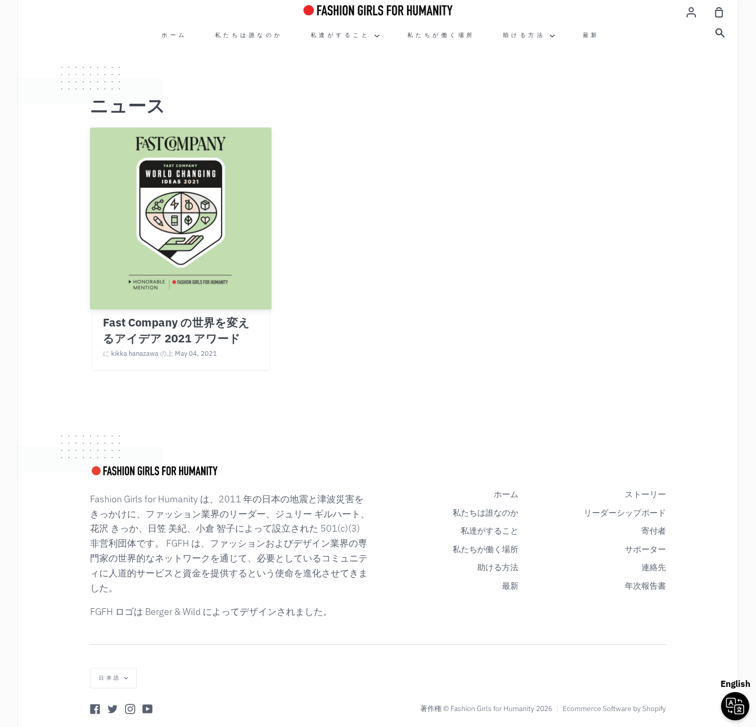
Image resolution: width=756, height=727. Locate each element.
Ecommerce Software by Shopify (614, 708)
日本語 (110, 678)
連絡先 (653, 567)
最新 (591, 35)
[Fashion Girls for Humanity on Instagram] (130, 709)
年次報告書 (645, 585)
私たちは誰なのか (249, 35)
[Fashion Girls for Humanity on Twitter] (112, 709)
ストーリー (645, 494)
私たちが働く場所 (441, 35)
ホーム (174, 35)
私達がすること (342, 35)
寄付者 (653, 530)
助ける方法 (526, 35)
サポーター (645, 549)
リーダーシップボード (625, 512)
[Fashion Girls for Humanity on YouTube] (147, 709)
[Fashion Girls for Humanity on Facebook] (95, 709)
